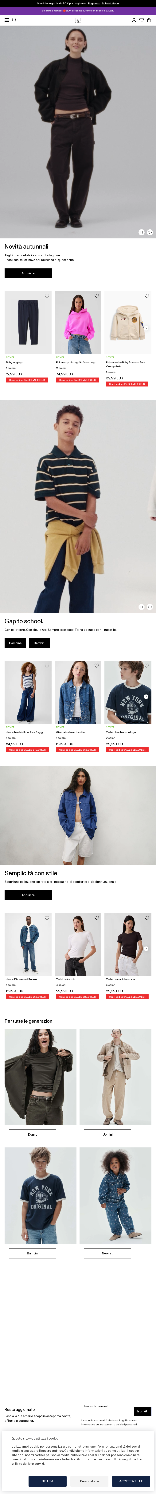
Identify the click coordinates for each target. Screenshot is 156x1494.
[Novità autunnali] (78, 154)
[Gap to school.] (78, 526)
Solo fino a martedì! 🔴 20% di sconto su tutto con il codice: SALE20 (78, 10)
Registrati (94, 3)
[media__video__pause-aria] (141, 232)
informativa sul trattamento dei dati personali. (109, 1424)
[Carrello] (149, 20)
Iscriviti (142, 1411)
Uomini (108, 1134)
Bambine (15, 643)
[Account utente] (134, 20)
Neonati (107, 1253)
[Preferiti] (141, 20)
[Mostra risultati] (14, 20)
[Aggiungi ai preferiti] (47, 296)
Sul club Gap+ (110, 3)
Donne (32, 1134)
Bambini (39, 643)
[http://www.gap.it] (78, 20)
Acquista (28, 273)
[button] (146, 328)
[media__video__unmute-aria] (150, 232)
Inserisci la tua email (95, 1406)
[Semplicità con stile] (78, 835)
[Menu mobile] (7, 20)
